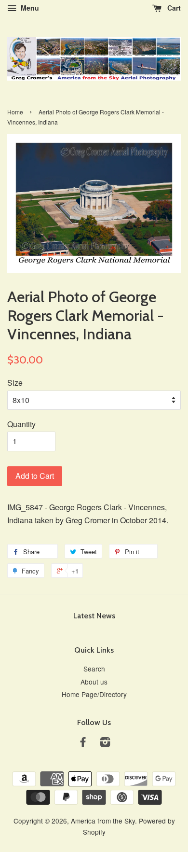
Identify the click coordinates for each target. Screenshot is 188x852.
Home (15, 112)
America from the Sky (103, 820)
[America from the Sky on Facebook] (83, 743)
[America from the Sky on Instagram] (105, 743)
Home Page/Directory (94, 694)
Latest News (94, 615)
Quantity (21, 424)
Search (94, 668)
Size (15, 382)
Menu (29, 8)
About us (94, 681)
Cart (173, 8)
